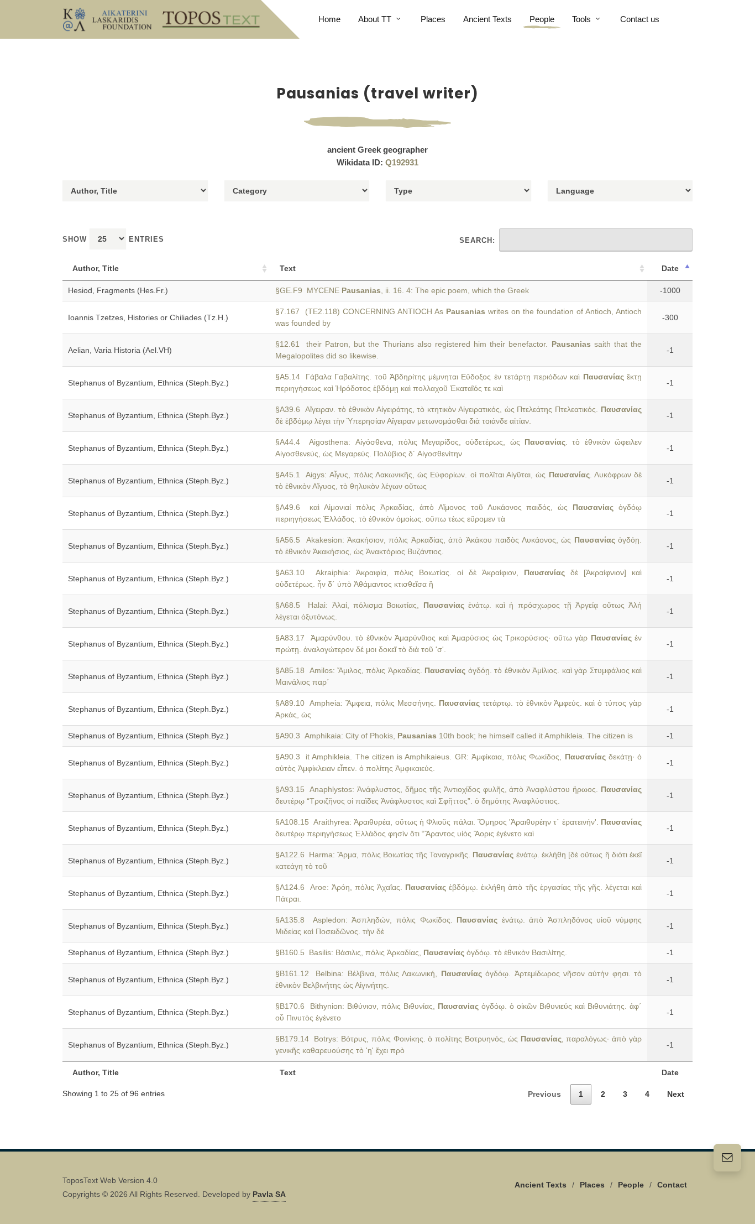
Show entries (113, 239)
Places (592, 1184)
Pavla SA (269, 1194)
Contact (672, 1184)
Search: (477, 240)
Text (288, 268)
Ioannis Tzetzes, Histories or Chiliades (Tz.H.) (148, 317)
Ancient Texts (541, 1184)
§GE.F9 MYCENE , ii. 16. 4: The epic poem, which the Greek (402, 290)
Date (670, 268)
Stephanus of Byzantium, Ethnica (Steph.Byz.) (148, 382)
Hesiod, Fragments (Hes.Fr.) (118, 290)
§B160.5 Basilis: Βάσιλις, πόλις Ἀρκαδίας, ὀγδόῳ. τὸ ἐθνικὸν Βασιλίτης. (421, 952)
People (631, 1184)
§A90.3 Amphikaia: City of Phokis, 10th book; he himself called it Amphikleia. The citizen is (454, 735)
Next (675, 1094)
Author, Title (95, 268)
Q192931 (401, 162)
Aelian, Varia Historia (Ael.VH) (120, 350)
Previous (544, 1094)
